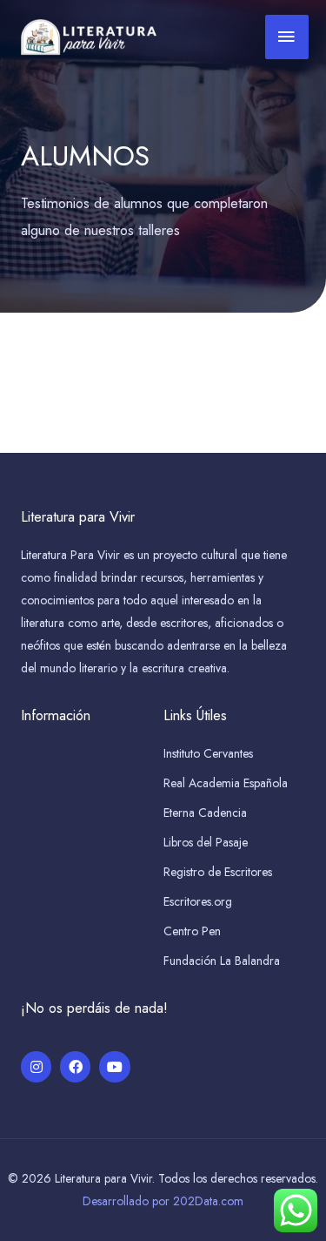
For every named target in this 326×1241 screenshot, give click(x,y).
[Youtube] (114, 1066)
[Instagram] (36, 1066)
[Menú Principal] (287, 37)
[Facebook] (75, 1066)
